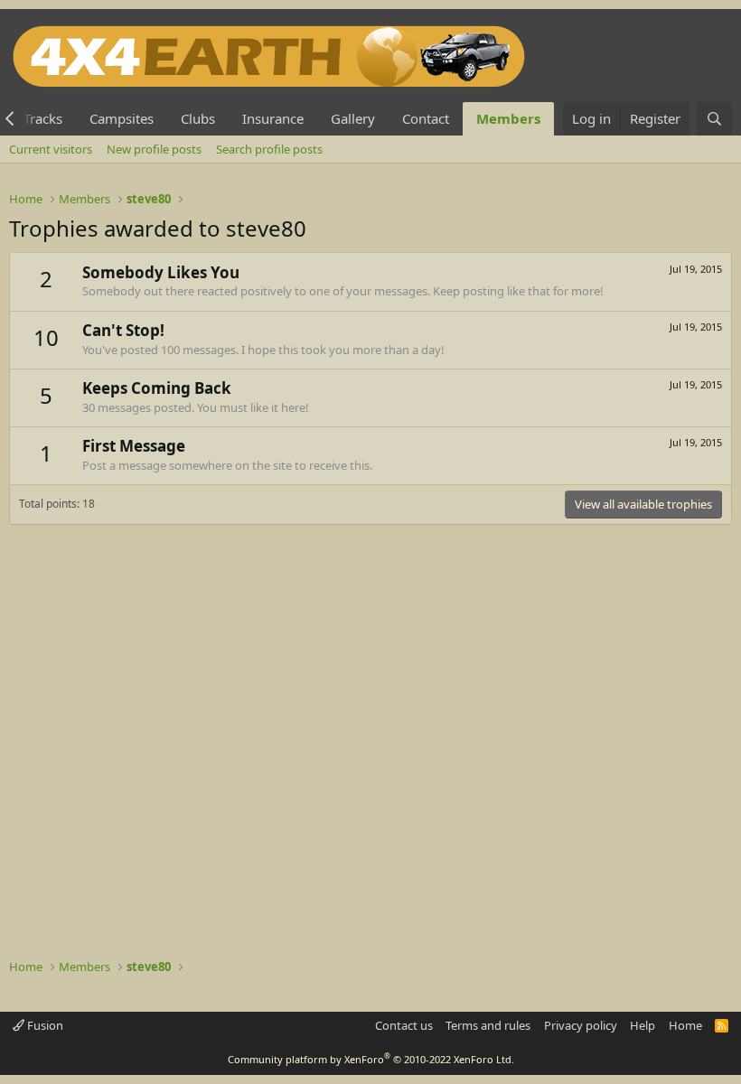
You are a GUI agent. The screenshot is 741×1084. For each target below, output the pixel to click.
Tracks (42, 118)
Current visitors (50, 149)
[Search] (714, 119)
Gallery (353, 118)
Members (508, 118)
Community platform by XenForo (371, 1059)
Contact (425, 118)
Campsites (121, 118)
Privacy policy (580, 1025)
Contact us (404, 1025)
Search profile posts (269, 149)
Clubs (198, 118)
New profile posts (154, 149)
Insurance (273, 118)
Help (642, 1025)
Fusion (43, 1025)
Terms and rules (488, 1025)
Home (685, 1025)
